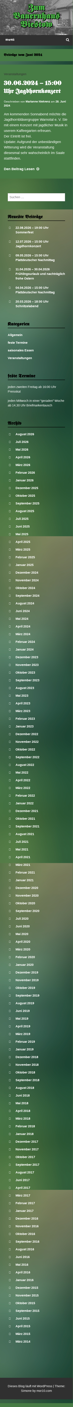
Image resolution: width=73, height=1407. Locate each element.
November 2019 (27, 980)
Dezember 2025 (27, 488)
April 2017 (23, 1187)
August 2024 (25, 603)
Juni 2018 (23, 1095)
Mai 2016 (22, 1264)
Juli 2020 (22, 918)
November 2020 (27, 895)
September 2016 (27, 1241)
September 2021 (27, 826)
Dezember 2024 (27, 572)
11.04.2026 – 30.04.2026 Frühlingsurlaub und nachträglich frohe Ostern (40, 274)
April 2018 (23, 1110)
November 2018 (27, 1064)
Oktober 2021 (25, 818)
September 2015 (27, 1310)
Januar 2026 (25, 480)
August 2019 (25, 1003)
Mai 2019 (22, 1018)
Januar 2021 (25, 880)
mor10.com (44, 1390)
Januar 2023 (25, 726)
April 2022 (23, 780)
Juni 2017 (23, 1180)
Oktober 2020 (25, 903)
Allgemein (15, 335)
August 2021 (25, 834)
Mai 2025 (22, 534)
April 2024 (23, 626)
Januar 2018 (25, 1134)
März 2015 (23, 1333)
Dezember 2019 (27, 972)
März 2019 (23, 1034)
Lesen (22, 169)
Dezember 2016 (27, 1218)
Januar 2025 (25, 565)
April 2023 (23, 703)
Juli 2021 (22, 841)
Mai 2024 (22, 618)
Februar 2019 (25, 1041)
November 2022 (27, 741)
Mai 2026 (22, 449)
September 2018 (27, 1080)
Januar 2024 (25, 649)
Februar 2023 (25, 718)
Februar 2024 (25, 641)
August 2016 (25, 1249)
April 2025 (23, 541)
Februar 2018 (25, 1126)
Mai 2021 (22, 849)
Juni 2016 (23, 1257)
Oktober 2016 (25, 1234)
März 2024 (23, 634)
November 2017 (27, 1149)
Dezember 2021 (27, 811)
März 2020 (23, 949)
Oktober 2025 (25, 495)
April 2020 (23, 941)
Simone (26, 1390)
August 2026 (25, 434)
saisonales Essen (21, 350)
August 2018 (25, 1087)
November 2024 (27, 580)
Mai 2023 (22, 695)
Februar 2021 (25, 872)
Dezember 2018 (27, 1057)
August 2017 (25, 1172)
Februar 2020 (25, 957)
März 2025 (23, 549)
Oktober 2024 (25, 588)
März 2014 (23, 1341)
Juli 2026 (22, 441)
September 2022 (27, 757)
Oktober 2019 (25, 987)
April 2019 (23, 1026)
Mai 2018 (22, 1103)
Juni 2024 (23, 611)
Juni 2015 (23, 1318)
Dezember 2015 (27, 1287)
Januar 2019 (25, 1049)
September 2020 (27, 911)
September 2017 (27, 1164)
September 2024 (27, 595)
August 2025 (25, 511)
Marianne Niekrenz (38, 101)
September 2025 (27, 503)
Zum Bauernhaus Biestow (36, 16)
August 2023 (25, 688)
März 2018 (23, 1118)
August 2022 (25, 764)
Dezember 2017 (27, 1141)
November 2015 (27, 1295)
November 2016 (27, 1226)
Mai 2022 (22, 772)
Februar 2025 (25, 557)
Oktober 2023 (25, 672)
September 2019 (27, 995)
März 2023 (23, 711)
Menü (9, 40)
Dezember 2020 (27, 887)
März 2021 (23, 864)
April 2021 (23, 857)
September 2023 (27, 680)
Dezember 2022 (27, 734)
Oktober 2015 (25, 1303)
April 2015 (23, 1326)
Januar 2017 (25, 1210)
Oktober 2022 (25, 749)
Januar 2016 (25, 1280)
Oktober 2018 (25, 1072)
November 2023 (27, 664)
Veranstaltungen (15, 74)
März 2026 (23, 465)
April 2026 (23, 457)
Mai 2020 (22, 934)
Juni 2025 (23, 526)
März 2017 (23, 1195)
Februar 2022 (25, 795)
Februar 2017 (25, 1203)
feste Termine (18, 342)
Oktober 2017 (25, 1157)
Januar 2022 (25, 803)
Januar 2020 (25, 964)
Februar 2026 (25, 472)
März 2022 (23, 788)
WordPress (44, 1386)
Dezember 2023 (27, 657)
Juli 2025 (22, 518)
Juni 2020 (23, 926)
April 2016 (23, 1272)
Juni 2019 (23, 1011)
